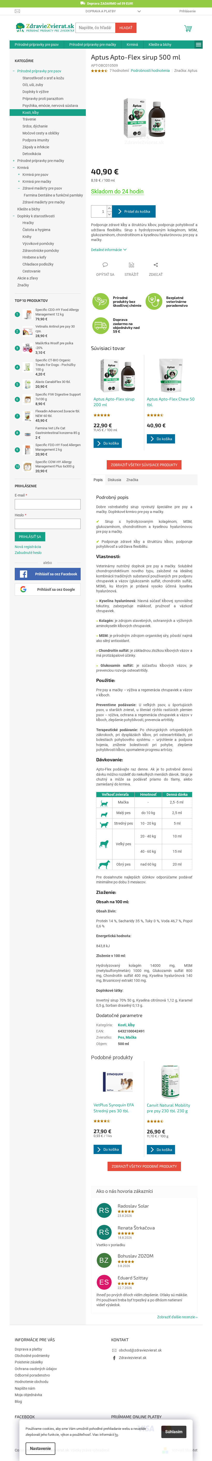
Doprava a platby (101, 11)
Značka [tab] (132, 480)
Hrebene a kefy (34, 257)
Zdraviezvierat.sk (132, 1358)
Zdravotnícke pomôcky (40, 251)
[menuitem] (37, 44)
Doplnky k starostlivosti (36, 216)
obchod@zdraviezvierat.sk (140, 1350)
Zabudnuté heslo (28, 553)
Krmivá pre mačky (36, 182)
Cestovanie (31, 271)
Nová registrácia (28, 547)
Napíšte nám (25, 1388)
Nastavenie (40, 1448)
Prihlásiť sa (30, 536)
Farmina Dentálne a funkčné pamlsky (53, 195)
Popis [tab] (98, 480)
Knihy (27, 237)
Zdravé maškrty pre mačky (43, 202)
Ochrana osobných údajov (36, 1369)
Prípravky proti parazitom (42, 99)
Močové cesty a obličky (40, 133)
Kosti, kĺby (30, 112)
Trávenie (29, 119)
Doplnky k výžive (35, 92)
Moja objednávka (28, 1395)
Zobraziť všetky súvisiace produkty (144, 465)
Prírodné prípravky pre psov (39, 71)
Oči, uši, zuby (32, 85)
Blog (18, 1401)
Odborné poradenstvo (32, 1375)
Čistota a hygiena (36, 230)
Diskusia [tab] (114, 480)
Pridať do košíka (137, 211)
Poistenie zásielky (29, 1362)
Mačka (131, 1037)
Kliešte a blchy (28, 209)
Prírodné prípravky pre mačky (40, 161)
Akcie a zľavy (27, 278)
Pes (121, 1037)
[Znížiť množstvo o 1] (109, 214)
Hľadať (125, 27)
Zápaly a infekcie (35, 147)
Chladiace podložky (38, 264)
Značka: (185, 71)
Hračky (28, 223)
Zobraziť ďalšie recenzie (176, 1317)
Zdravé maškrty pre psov (42, 188)
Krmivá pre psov (35, 175)
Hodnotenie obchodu (31, 1382)
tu (116, 1435)
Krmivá (23, 168)
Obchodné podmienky (32, 1356)
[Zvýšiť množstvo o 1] (109, 208)
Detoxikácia (31, 154)
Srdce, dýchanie (35, 126)
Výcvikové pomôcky (38, 244)
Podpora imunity (35, 140)
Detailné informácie (106, 250)
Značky (23, 285)
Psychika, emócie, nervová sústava (50, 106)
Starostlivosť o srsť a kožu (43, 78)
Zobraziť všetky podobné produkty (144, 1166)
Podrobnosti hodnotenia (150, 71)
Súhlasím (174, 1431)
